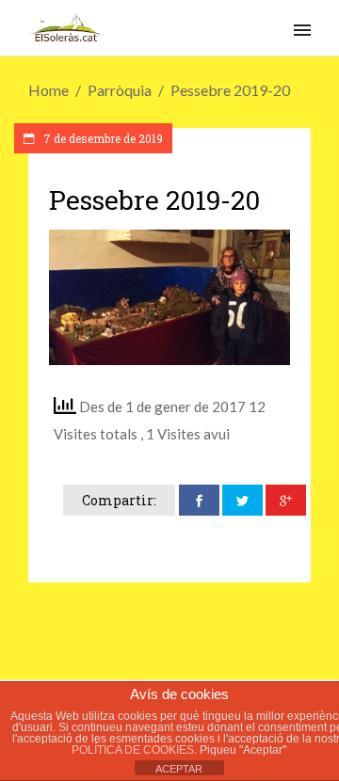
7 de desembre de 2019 (101, 138)
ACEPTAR (178, 768)
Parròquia (120, 90)
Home (48, 90)
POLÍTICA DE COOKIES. (136, 750)
